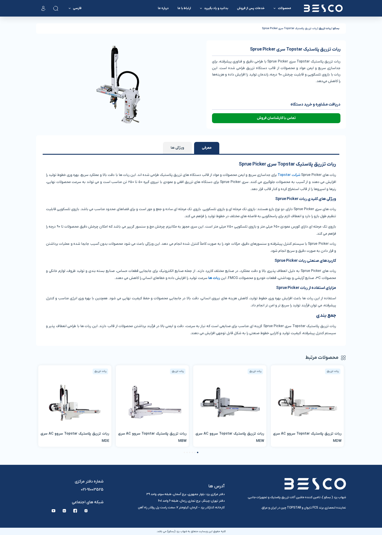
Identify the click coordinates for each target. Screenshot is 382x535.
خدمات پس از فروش (251, 8)
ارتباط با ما (184, 8)
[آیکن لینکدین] (64, 510)
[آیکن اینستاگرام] (86, 510)
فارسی (77, 8)
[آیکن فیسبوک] (75, 510)
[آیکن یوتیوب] (53, 510)
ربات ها (214, 278)
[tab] (206, 148)
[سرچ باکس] (56, 8)
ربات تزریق (325, 28)
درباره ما (163, 8)
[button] (197, 452)
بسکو (336, 28)
